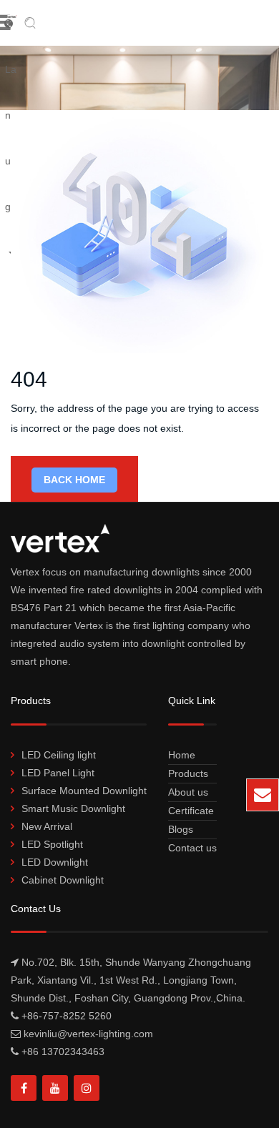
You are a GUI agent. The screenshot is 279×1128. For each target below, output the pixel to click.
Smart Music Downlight (73, 808)
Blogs (180, 829)
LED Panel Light (57, 772)
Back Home (74, 479)
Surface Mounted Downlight (84, 790)
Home (181, 755)
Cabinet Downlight (62, 880)
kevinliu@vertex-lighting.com (160, 801)
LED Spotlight (52, 844)
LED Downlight (54, 862)
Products (188, 773)
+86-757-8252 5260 (66, 1015)
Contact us (192, 848)
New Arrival (46, 826)
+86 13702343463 (62, 1051)
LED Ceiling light (58, 755)
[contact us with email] (262, 794)
